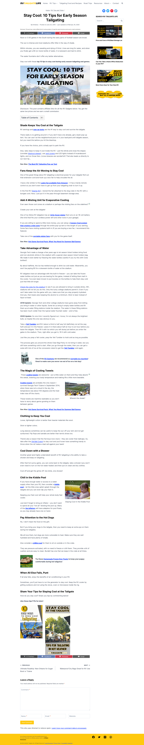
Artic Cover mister (57, 215)
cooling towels (32, 375)
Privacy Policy (57, 743)
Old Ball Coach (37, 442)
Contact (116, 3)
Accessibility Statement (67, 743)
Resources (98, 3)
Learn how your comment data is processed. (69, 728)
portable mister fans (41, 236)
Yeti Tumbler (31, 324)
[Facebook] (93, 737)
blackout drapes (34, 153)
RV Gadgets (49, 359)
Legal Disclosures (49, 743)
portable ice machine (79, 359)
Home (45, 3)
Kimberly (35, 25)
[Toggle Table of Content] (41, 117)
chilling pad (37, 543)
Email (48, 716)
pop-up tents (38, 130)
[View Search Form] (122, 3)
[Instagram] (105, 737)
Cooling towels (26, 383)
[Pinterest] (110, 737)
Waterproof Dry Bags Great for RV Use (75, 667)
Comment (25, 690)
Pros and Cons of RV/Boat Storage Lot (109, 40)
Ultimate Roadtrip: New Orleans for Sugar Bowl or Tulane (36, 668)
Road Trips (88, 3)
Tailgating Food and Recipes (70, 3)
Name (24, 716)
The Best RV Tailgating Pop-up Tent (42, 164)
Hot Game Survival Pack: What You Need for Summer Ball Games (54, 242)
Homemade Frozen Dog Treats (56, 559)
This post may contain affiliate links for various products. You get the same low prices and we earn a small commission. (53, 29)
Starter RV (36, 191)
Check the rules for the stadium (32, 287)
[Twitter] (99, 737)
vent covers (50, 153)
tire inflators (30, 508)
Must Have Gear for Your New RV (107, 85)
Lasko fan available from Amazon (54, 183)
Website (72, 716)
